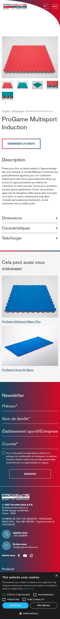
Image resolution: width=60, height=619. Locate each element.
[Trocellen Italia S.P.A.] (15, 6)
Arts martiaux (18, 111)
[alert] (30, 595)
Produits (6, 111)
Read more (29, 588)
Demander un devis (21, 143)
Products (8, 569)
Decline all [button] (43, 605)
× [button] (56, 576)
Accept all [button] (15, 605)
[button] (30, 613)
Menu (55, 6)
